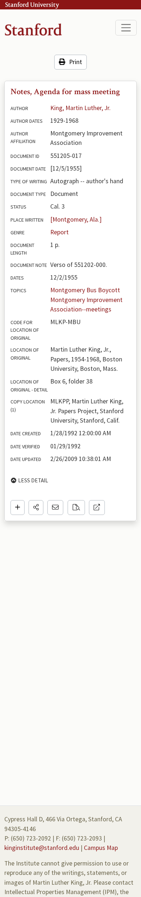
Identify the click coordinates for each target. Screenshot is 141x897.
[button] (36, 507)
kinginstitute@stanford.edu (41, 848)
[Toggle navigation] (126, 27)
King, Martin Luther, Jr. (80, 108)
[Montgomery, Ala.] (76, 219)
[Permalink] (97, 507)
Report (59, 232)
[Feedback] (55, 507)
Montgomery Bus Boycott (85, 290)
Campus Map (101, 848)
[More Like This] (76, 507)
